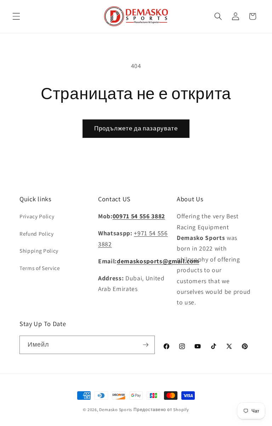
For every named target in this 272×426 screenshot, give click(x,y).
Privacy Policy (36, 216)
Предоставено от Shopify (161, 409)
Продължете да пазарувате (136, 128)
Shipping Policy (38, 250)
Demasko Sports (115, 409)
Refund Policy (36, 233)
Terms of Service (39, 267)
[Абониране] (145, 345)
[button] (16, 16)
